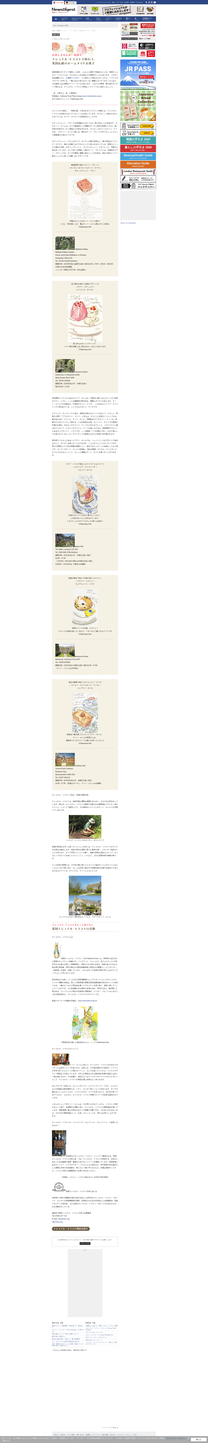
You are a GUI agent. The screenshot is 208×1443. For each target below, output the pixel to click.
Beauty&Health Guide (138, 156)
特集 (58, 30)
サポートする (85, 1243)
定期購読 (132, 2)
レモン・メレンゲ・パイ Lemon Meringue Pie (99, 1335)
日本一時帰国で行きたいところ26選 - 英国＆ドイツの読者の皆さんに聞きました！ (68, 1344)
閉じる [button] (198, 1439)
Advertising (139, 2)
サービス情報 (71, 1434)
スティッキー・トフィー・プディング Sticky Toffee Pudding (101, 1329)
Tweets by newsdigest (128, 223)
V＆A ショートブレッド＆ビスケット (96, 1337)
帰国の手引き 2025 (138, 140)
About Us (113, 1434)
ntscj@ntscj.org (64, 1219)
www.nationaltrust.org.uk (92, 96)
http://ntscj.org (57, 1222)
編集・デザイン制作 (117, 2)
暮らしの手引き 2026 (138, 148)
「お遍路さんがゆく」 (72, 78)
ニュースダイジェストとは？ (103, 2)
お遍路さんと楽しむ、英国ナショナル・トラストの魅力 (102, 1325)
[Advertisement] (85, 1283)
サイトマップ (96, 1434)
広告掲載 (126, 2)
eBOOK (62, 1434)
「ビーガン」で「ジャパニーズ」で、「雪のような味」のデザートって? (102, 1343)
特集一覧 (56, 34)
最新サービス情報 (136, 38)
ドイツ (70, 2)
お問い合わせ (80, 1434)
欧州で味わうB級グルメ (59, 1336)
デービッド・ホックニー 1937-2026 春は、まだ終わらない (68, 1330)
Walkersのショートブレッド (94, 1340)
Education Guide (138, 164)
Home (53, 30)
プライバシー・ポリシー (176, 1438)
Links (135, 1434)
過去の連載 (105, 1434)
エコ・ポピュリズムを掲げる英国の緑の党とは (65, 1341)
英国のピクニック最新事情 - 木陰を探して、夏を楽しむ (67, 1326)
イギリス (58, 2)
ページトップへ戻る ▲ (110, 1427)
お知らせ (56, 1434)
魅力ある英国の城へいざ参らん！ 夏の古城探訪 (66, 1339)
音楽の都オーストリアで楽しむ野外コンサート (65, 1334)
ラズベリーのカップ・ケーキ (94, 1332)
